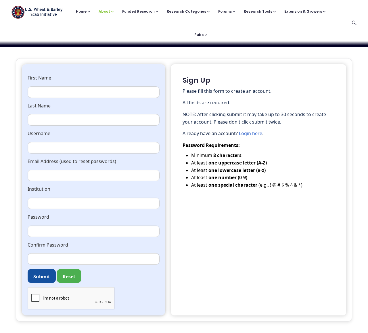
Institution (39, 189)
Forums (225, 11)
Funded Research (138, 11)
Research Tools (258, 11)
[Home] (37, 9)
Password (38, 217)
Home (81, 11)
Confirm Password (48, 245)
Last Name (39, 106)
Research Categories (186, 11)
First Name (39, 78)
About (104, 11)
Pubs (199, 34)
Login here (250, 133)
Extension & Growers (303, 11)
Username (39, 133)
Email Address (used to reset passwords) (72, 161)
